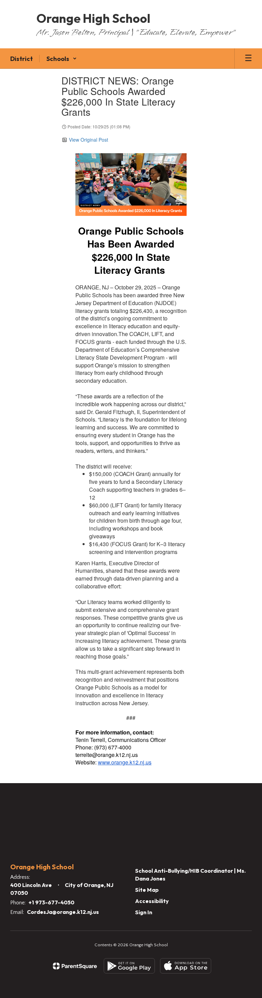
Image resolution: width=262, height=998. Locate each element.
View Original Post (88, 139)
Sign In (143, 912)
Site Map (147, 889)
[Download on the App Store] (185, 965)
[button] (62, 58)
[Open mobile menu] (248, 58)
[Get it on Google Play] (129, 965)
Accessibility (152, 901)
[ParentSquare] (75, 966)
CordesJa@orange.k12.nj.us (63, 911)
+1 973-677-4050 (51, 902)
